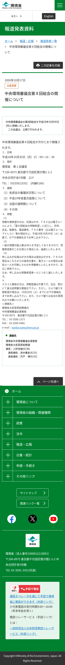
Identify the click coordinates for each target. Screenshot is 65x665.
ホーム (9, 41)
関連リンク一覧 (30, 503)
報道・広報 (27, 41)
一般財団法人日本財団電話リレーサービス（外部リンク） (32, 631)
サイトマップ (28, 493)
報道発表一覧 (48, 41)
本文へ (14, 16)
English (48, 16)
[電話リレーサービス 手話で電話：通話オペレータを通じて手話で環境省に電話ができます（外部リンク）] (32, 589)
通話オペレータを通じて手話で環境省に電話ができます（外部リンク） (32, 599)
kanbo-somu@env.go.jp (25, 327)
